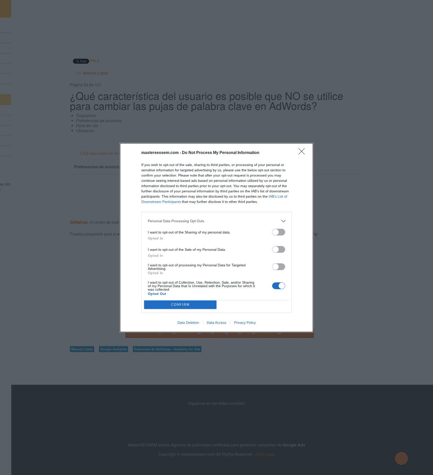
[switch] (278, 232)
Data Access (216, 323)
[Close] (303, 153)
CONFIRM (180, 304)
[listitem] (216, 221)
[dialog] (216, 237)
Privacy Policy (245, 323)
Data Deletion (188, 323)
